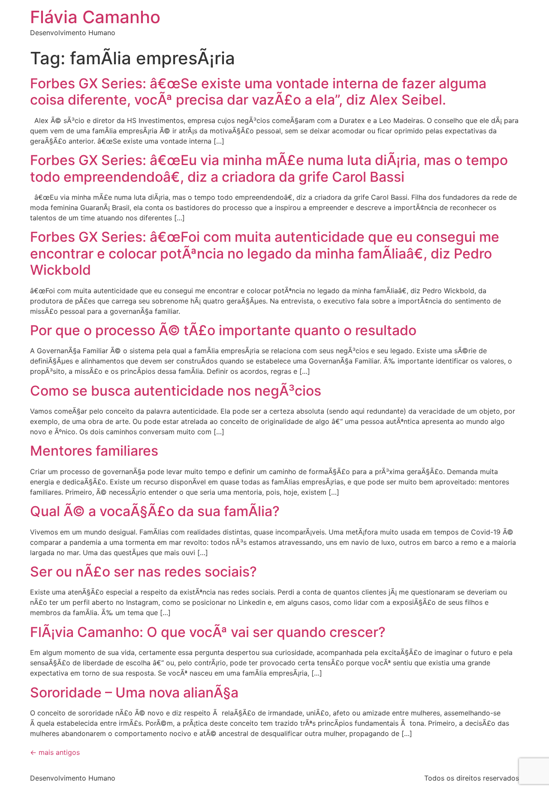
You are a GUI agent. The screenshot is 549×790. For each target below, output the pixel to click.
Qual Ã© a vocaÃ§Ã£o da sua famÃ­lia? (155, 511)
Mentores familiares (94, 450)
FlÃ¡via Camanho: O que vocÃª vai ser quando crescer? (208, 632)
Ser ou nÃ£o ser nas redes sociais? (143, 571)
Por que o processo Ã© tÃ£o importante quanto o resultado (223, 330)
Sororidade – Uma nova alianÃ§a (134, 692)
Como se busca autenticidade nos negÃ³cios (175, 390)
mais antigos (55, 752)
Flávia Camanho (95, 16)
